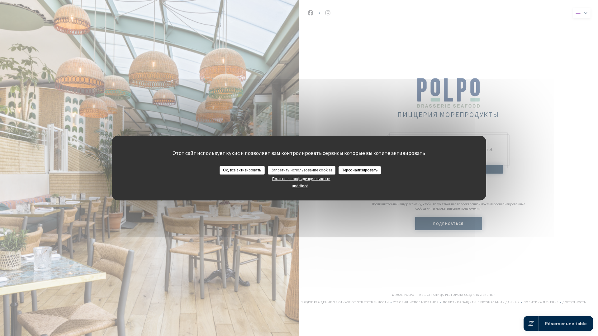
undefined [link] (300, 186)
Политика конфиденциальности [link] (301, 178)
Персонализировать (360, 170)
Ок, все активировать (242, 170)
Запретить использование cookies (301, 170)
